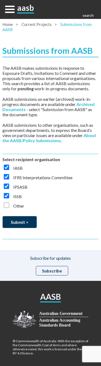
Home (7, 24)
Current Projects (37, 24)
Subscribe (52, 270)
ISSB (17, 196)
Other (18, 205)
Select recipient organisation (31, 159)
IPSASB (20, 186)
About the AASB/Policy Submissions (49, 138)
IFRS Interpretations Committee (42, 177)
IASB (18, 168)
